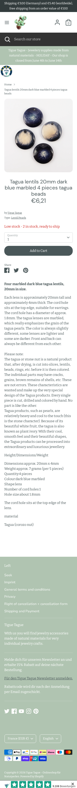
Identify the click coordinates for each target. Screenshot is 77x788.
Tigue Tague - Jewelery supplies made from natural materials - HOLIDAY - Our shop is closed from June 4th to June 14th (38, 55)
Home (8, 84)
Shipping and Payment (21, 611)
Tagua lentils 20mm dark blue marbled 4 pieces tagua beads (35, 91)
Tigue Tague (14, 212)
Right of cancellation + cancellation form (36, 604)
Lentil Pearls (18, 217)
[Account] (57, 20)
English (48, 738)
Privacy (9, 596)
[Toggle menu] (7, 22)
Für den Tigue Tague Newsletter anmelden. (38, 678)
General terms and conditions (27, 589)
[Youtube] (21, 711)
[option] (38, 135)
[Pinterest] (35, 711)
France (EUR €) (18, 738)
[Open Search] (7, 39)
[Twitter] (6, 711)
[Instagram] (28, 711)
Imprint (9, 582)
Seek (8, 575)
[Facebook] (14, 711)
